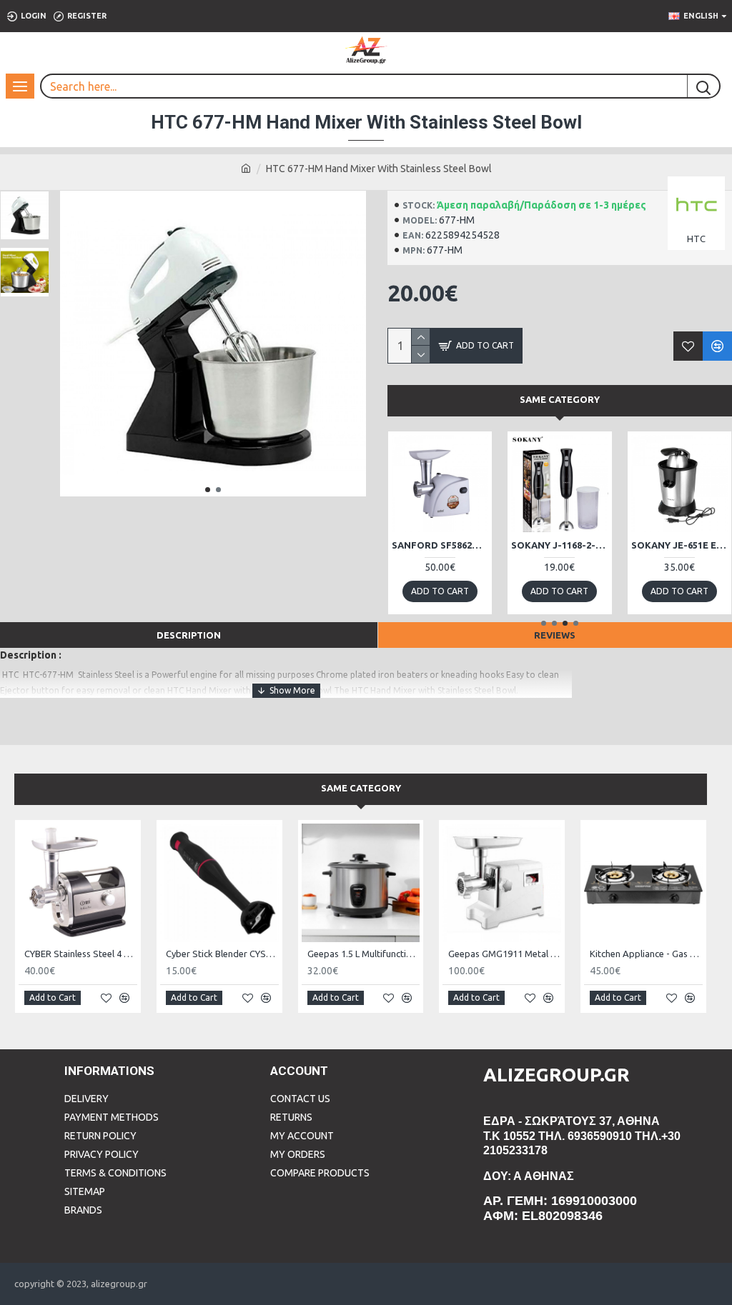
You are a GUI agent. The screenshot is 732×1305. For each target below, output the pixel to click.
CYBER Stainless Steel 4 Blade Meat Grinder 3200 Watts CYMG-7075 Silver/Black (80, 954)
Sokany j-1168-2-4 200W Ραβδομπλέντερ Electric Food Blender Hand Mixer (559, 545)
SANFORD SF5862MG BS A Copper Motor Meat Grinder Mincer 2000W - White (440, 545)
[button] (207, 489)
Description (189, 635)
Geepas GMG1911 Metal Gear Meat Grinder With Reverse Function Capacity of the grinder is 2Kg (504, 954)
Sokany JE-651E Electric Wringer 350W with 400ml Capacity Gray (679, 545)
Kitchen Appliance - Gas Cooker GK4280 (646, 954)
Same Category (560, 399)
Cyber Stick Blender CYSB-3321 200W (222, 954)
